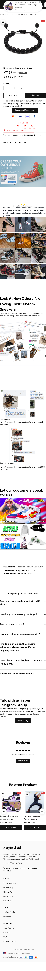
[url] (29, 949)
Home (2, 14)
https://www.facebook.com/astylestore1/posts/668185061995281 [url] (22, 468)
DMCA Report (26, 953)
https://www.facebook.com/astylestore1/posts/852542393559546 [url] (22, 423)
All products (11, 14)
